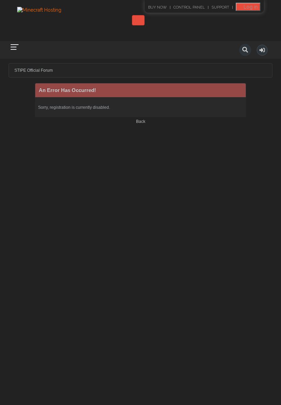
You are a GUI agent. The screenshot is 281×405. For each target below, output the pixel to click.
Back (140, 121)
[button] (262, 50)
